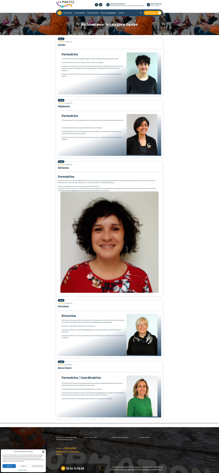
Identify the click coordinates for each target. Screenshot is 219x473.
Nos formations (151, 13)
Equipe (61, 39)
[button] (43, 451)
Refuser (23, 466)
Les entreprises (79, 13)
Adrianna (63, 167)
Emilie (61, 45)
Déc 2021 (61, 41)
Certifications (62, 451)
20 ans (58, 448)
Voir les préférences (37, 466)
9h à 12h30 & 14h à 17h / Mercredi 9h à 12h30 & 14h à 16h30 (127, 6)
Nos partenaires (93, 13)
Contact (121, 13)
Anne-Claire (65, 368)
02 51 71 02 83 (155, 6)
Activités (62, 448)
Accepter (9, 466)
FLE (69, 451)
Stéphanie (64, 106)
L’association (67, 13)
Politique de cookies (22, 470)
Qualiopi (59, 454)
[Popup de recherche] (140, 13)
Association (70, 447)
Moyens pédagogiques (108, 13)
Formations (75, 451)
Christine (63, 306)
